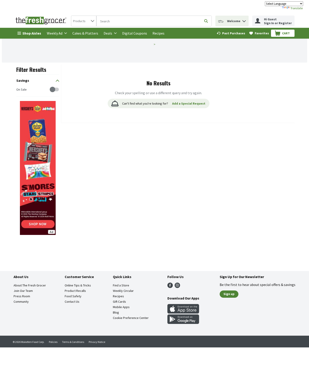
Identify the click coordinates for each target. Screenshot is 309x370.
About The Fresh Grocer (30, 285)
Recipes (158, 33)
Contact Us (72, 302)
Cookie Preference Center (131, 318)
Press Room (22, 296)
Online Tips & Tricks (78, 285)
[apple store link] (183, 312)
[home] (41, 21)
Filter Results (31, 69)
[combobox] (83, 21)
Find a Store (121, 285)
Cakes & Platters (85, 33)
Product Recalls (75, 291)
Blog (116, 312)
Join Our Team (23, 291)
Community (21, 302)
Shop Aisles (31, 33)
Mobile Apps (121, 307)
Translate (296, 8)
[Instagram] (177, 286)
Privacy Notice (97, 342)
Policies (53, 342)
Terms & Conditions (73, 342)
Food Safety (73, 296)
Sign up (229, 294)
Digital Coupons (134, 33)
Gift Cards (119, 302)
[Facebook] (170, 286)
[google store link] (183, 322)
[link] (231, 33)
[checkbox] (18, 89)
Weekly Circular (123, 291)
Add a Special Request (188, 103)
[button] (244, 20)
